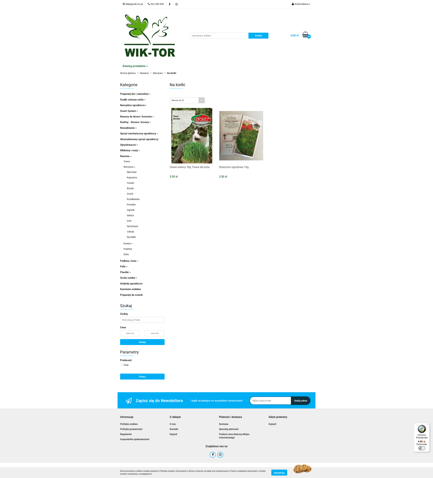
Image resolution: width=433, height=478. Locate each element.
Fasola (130, 183)
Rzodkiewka (133, 199)
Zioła (126, 254)
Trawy (126, 161)
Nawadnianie (127, 127)
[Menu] (428, 425)
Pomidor (131, 204)
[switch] (421, 448)
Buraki (130, 188)
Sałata (130, 215)
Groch (130, 193)
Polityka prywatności (131, 429)
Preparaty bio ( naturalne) (134, 93)
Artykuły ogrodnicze (131, 283)
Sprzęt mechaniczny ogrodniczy (138, 133)
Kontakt (174, 429)
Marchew (132, 172)
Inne (129, 220)
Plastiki (124, 272)
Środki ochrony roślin (132, 99)
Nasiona (125, 156)
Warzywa (128, 166)
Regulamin (126, 434)
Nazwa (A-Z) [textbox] (178, 100)
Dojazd (173, 434)
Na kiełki (131, 237)
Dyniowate (132, 226)
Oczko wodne (128, 277)
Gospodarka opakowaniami (134, 439)
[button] (126, 417)
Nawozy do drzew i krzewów (136, 116)
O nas (173, 424)
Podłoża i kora (128, 260)
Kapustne (132, 177)
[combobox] (187, 100)
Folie (123, 266)
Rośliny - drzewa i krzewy (135, 122)
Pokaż (142, 376)
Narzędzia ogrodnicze (132, 105)
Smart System (128, 111)
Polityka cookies (129, 424)
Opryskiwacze (128, 144)
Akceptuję (279, 472)
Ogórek (130, 210)
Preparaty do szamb (131, 294)
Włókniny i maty (129, 150)
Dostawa (223, 424)
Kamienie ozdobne (130, 289)
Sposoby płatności (229, 429)
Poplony (127, 249)
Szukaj (142, 342)
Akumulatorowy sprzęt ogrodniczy (139, 139)
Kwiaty (127, 243)
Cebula (130, 231)
